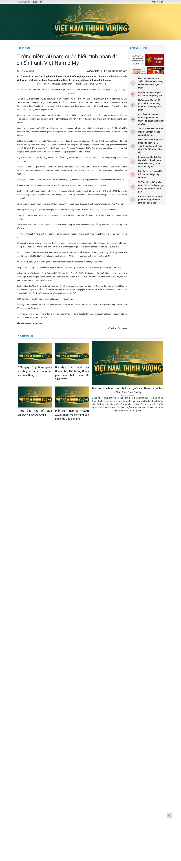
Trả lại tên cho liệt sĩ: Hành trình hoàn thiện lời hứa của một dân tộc (151, 131)
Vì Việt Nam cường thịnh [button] (100, 43)
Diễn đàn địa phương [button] (31, 43)
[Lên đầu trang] (169, 815)
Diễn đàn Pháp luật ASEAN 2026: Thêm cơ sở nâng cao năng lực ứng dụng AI (72, 414)
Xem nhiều (139, 48)
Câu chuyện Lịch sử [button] (78, 43)
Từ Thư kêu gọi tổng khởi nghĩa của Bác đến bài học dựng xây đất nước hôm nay (150, 187)
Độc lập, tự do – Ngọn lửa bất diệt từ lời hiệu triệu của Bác (150, 174)
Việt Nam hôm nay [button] (51, 43)
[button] (19, 42)
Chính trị (27, 335)
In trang (109, 71)
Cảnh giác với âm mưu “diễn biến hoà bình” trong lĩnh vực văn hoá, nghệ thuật (150, 83)
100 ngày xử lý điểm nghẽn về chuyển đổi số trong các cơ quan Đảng (35, 371)
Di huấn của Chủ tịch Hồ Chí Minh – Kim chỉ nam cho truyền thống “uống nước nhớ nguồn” (149, 162)
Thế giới (24, 48)
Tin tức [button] (64, 43)
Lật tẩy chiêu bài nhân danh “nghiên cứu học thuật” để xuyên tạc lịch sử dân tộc (151, 119)
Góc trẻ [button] (152, 43)
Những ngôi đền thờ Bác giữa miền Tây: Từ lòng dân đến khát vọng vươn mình (149, 105)
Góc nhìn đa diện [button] (120, 43)
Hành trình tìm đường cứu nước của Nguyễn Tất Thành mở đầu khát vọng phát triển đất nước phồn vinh (150, 146)
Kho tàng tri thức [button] (138, 43)
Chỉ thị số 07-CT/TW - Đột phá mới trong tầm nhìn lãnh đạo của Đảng (150, 199)
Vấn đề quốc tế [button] (165, 43)
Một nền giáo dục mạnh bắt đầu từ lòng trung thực (150, 94)
